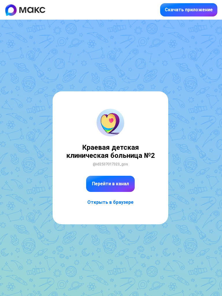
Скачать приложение (189, 9)
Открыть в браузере (110, 202)
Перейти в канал (110, 183)
